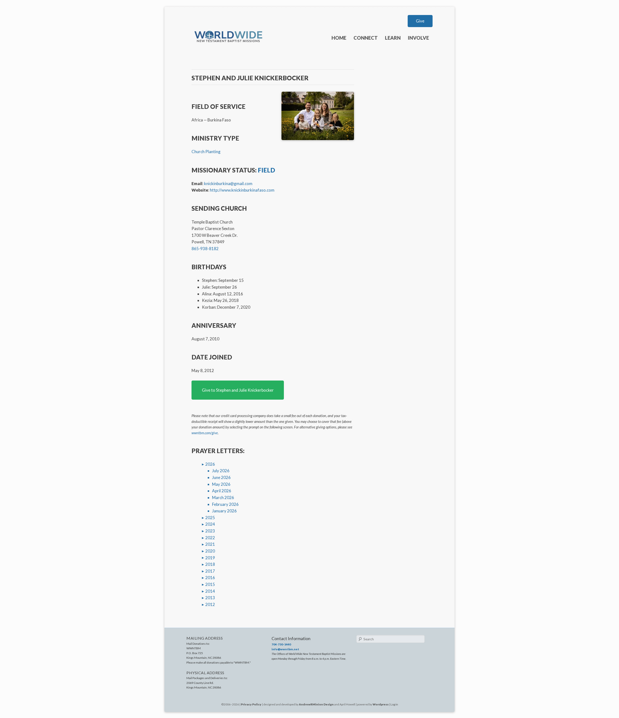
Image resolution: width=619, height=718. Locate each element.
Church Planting (206, 151)
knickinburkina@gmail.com (228, 183)
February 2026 (225, 504)
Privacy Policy (251, 704)
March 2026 (223, 497)
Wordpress (381, 704)
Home (339, 38)
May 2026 (221, 484)
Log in (394, 704)
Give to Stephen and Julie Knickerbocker (238, 390)
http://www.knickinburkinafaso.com (242, 190)
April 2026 (221, 490)
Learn (393, 38)
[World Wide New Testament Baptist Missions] (228, 50)
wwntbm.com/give (205, 433)
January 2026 (224, 510)
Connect (366, 38)
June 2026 (221, 477)
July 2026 (220, 470)
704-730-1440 (281, 644)
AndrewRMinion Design (316, 704)
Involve (418, 38)
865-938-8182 (205, 248)
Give (420, 20)
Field (266, 170)
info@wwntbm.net (285, 649)
